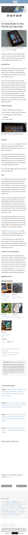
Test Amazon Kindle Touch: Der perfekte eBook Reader (17, 298)
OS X (15, 511)
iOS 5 (14, 508)
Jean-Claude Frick (19, 362)
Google (19, 506)
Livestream (13, 509)
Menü (14, 1)
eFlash (2, 506)
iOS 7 (16, 508)
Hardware (14, 349)
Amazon (3, 349)
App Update (16, 504)
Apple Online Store (20, 502)
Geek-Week (11, 506)
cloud (21, 504)
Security (7, 513)
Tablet (18, 513)
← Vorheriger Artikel (6, 486)
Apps (5, 504)
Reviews (3, 350)
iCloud (9, 508)
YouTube (11, 15)
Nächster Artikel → (21, 486)
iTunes (6, 509)
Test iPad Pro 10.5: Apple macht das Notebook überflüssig (6, 335)
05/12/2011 (3, 21)
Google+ (20, 372)
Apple (10, 349)
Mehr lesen (20, 533)
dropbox (24, 504)
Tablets (7, 350)
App (11, 502)
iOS (12, 508)
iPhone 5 (3, 509)
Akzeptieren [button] (15, 533)
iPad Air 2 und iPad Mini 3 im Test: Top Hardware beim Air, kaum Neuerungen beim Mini (6, 298)
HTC (7, 508)
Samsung (3, 513)
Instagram (14, 15)
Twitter (20, 15)
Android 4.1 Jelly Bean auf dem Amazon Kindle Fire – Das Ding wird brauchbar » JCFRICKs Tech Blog (13, 430)
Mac (16, 510)
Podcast (21, 511)
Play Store (18, 511)
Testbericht (3, 356)
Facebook (17, 15)
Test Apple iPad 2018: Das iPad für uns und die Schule (6, 317)
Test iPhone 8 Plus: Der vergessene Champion (16, 317)
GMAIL (15, 506)
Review (14, 354)
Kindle (11, 354)
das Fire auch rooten (18, 268)
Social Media (13, 513)
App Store (9, 504)
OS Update (10, 511)
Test (18, 354)
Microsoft (4, 511)
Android (7, 349)
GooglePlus (3, 508)
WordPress (12, 525)
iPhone (23, 508)
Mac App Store (21, 509)
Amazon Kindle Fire (6, 50)
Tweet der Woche (11, 515)
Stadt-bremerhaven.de (14, 231)
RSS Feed (8, 15)
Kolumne (9, 509)
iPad (17, 349)
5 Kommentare (10, 21)
